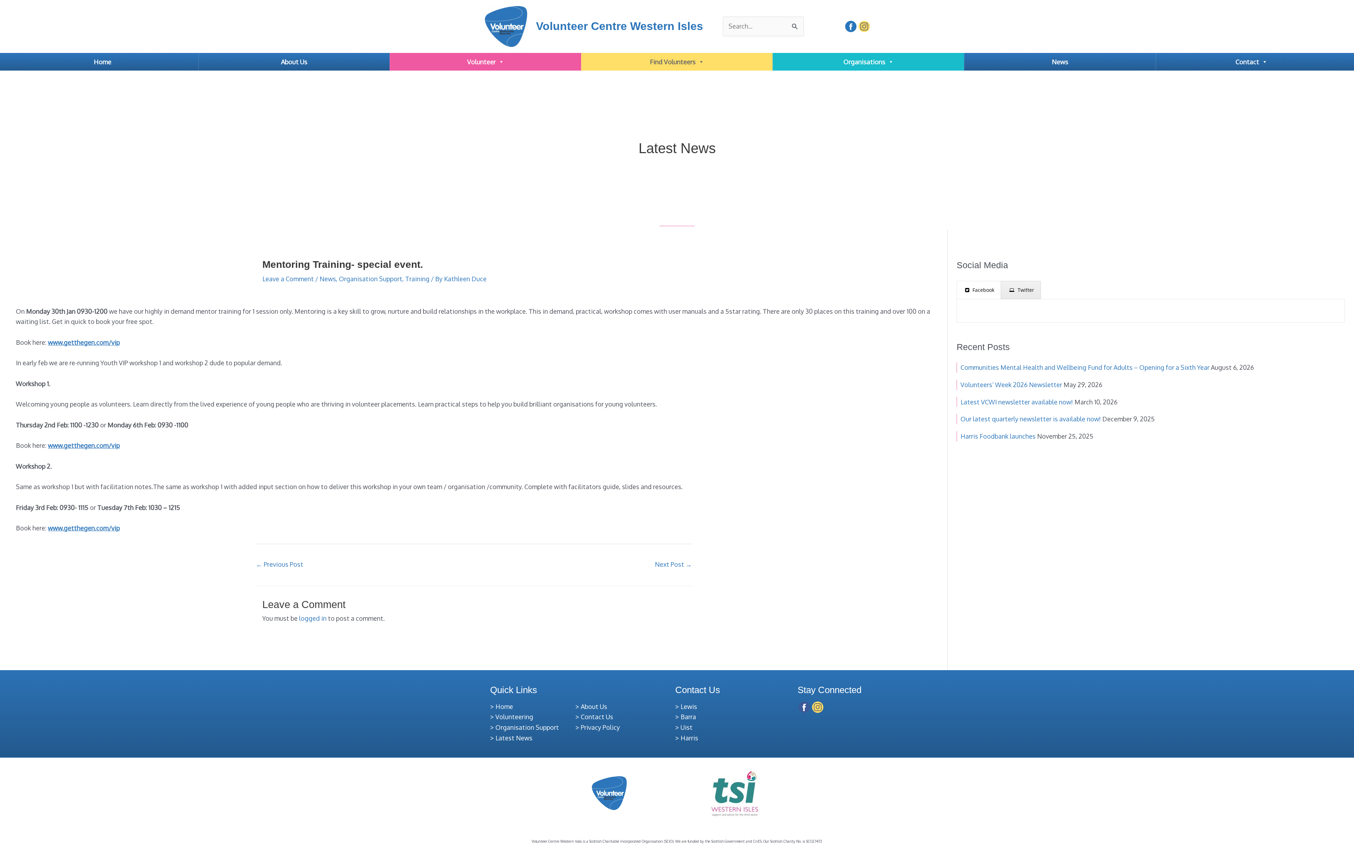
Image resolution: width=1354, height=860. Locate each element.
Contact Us (597, 717)
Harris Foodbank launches (998, 436)
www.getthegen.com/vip (84, 342)
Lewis (689, 706)
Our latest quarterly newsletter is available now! (1030, 419)
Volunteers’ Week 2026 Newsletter (1011, 385)
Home (102, 62)
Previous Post (279, 564)
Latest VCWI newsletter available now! (1016, 402)
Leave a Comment (288, 279)
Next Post (673, 564)
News (1060, 62)
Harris (689, 738)
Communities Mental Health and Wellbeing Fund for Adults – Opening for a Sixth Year (1084, 367)
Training (417, 279)
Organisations (864, 62)
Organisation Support (370, 279)
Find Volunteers (673, 62)
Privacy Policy (600, 727)
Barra (688, 717)
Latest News (513, 738)
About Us (294, 62)
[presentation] (979, 290)
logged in (313, 618)
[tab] (979, 290)
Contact (1247, 62)
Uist (687, 727)
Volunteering (514, 717)
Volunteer (481, 62)
